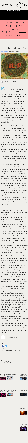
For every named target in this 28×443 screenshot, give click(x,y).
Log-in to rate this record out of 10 (7, 341)
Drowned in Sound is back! (13, 374)
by (7, 81)
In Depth (12, 14)
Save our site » (14, 10)
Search (25, 17)
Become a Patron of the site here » (11, 350)
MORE (24, 438)
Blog (23, 14)
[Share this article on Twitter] (5, 346)
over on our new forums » (18, 33)
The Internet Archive (21, 35)
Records (6, 14)
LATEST (2, 368)
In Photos (18, 14)
